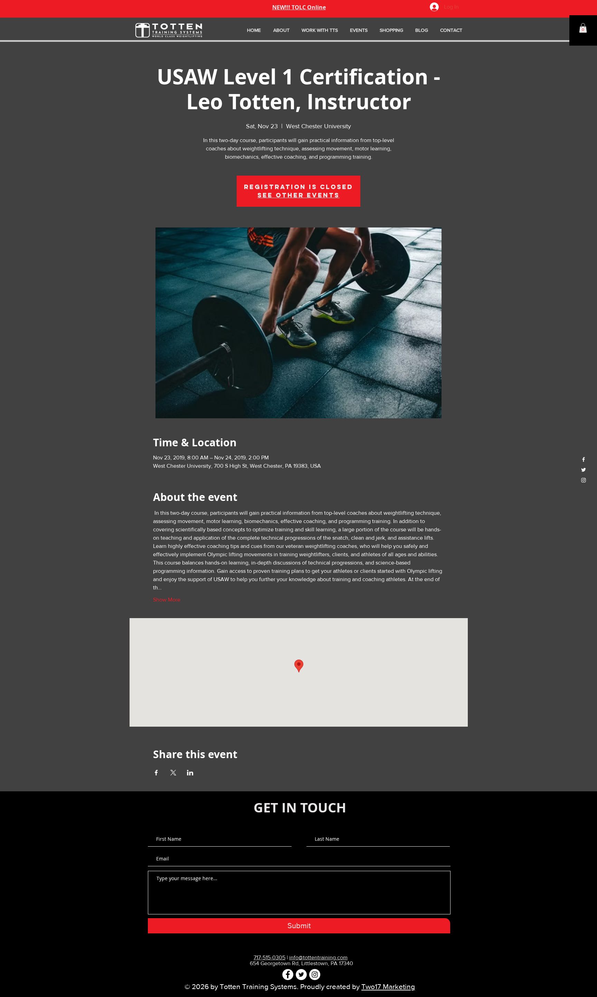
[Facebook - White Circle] (287, 974)
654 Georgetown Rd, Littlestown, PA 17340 (301, 963)
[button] (583, 27)
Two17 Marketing (388, 986)
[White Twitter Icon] (583, 470)
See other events (298, 195)
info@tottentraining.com (318, 957)
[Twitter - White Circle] (301, 974)
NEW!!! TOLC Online (299, 7)
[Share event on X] (173, 772)
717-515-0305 (269, 957)
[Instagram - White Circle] (314, 974)
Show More (166, 600)
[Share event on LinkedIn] (190, 772)
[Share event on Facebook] (156, 772)
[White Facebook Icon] (583, 459)
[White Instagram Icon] (583, 480)
